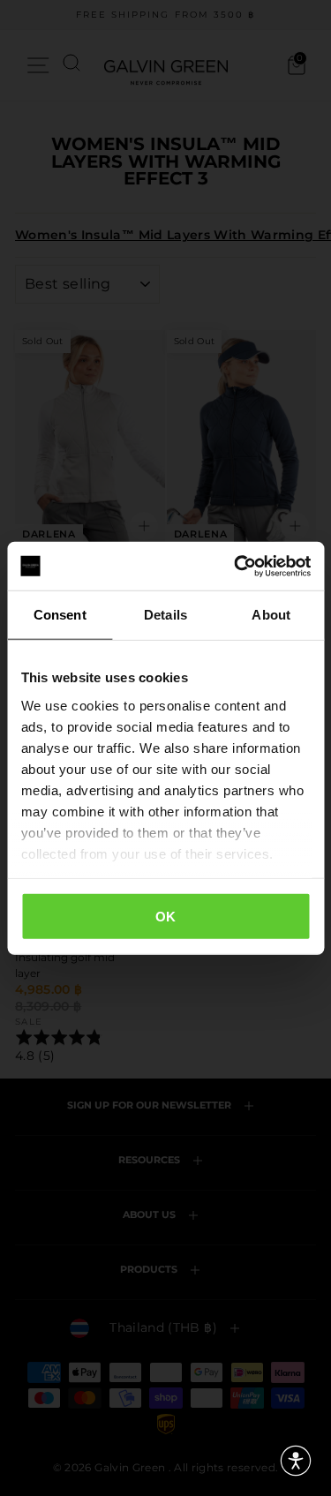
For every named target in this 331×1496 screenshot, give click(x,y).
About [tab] (271, 614)
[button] (295, 1460)
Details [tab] (165, 614)
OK (166, 916)
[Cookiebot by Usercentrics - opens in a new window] (236, 565)
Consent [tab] (60, 614)
